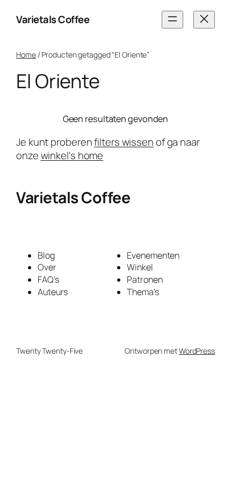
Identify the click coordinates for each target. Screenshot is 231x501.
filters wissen (124, 142)
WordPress (197, 351)
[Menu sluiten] (204, 19)
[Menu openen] (172, 19)
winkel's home (72, 155)
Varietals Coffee (52, 19)
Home (26, 54)
